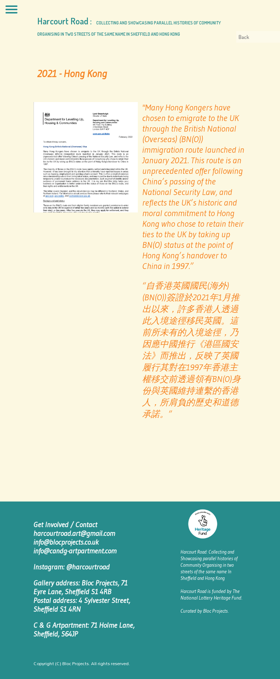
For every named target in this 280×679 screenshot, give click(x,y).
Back (243, 37)
